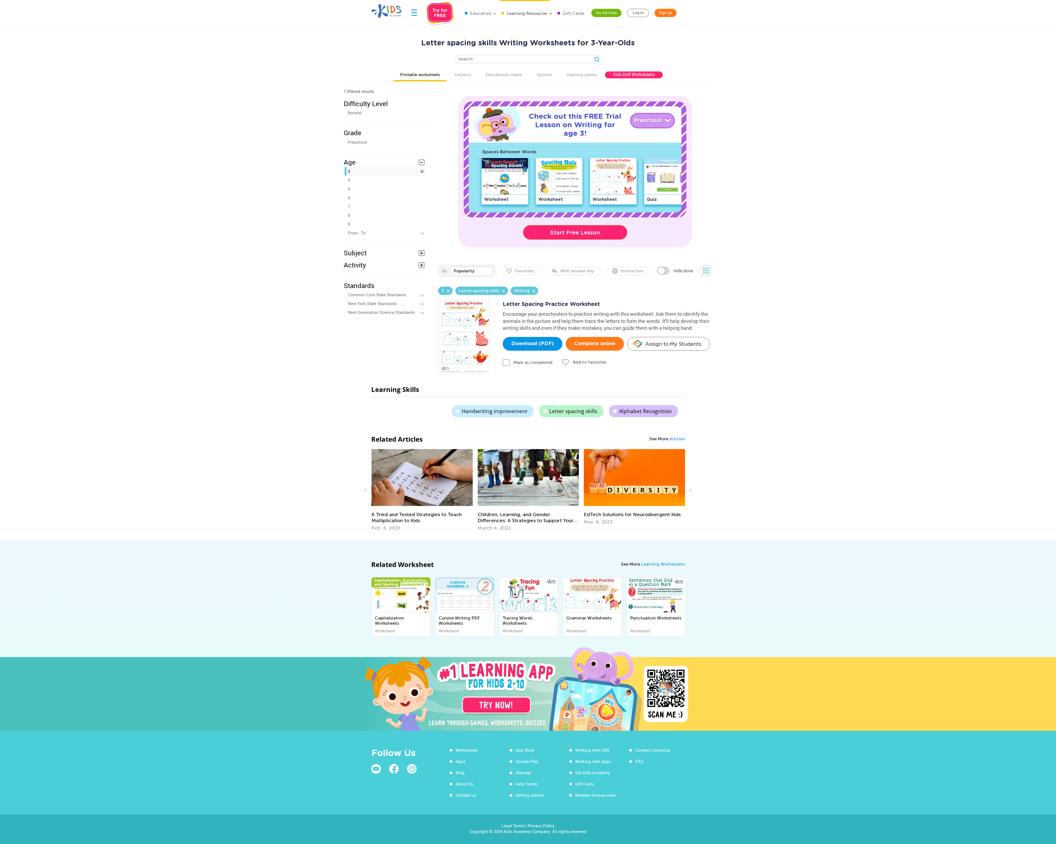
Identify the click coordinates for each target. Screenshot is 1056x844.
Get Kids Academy (592, 772)
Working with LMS (592, 750)
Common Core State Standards (377, 294)
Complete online (594, 343)
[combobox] (471, 271)
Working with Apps (593, 761)
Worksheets (467, 750)
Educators (480, 13)
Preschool (357, 142)
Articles (677, 438)
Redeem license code (595, 795)
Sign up (665, 12)
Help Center (527, 784)
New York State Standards (372, 303)
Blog (460, 772)
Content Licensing (652, 750)
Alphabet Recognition (645, 411)
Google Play (527, 761)
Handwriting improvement (494, 411)
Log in (638, 12)
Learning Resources (526, 13)
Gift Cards (573, 13)
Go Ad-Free (606, 12)
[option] (422, 490)
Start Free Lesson (575, 232)
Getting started (530, 795)
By (444, 270)
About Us (464, 784)
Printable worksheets (420, 74)
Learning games (582, 74)
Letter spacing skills (573, 411)
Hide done (683, 271)
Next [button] (689, 490)
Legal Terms (513, 825)
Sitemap (523, 772)
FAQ (639, 761)
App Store (525, 750)
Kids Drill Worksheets (633, 74)
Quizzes (544, 74)
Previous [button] (366, 490)
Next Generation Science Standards (381, 312)
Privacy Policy (541, 825)
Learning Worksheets (663, 564)
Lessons (463, 74)
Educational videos (504, 74)
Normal (355, 112)
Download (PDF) (532, 343)
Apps (461, 761)
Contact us (466, 795)
